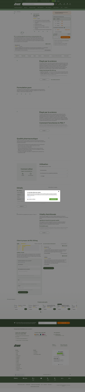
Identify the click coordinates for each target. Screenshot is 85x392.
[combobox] (58, 191)
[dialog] (42, 196)
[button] (31, 199)
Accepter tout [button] (53, 199)
